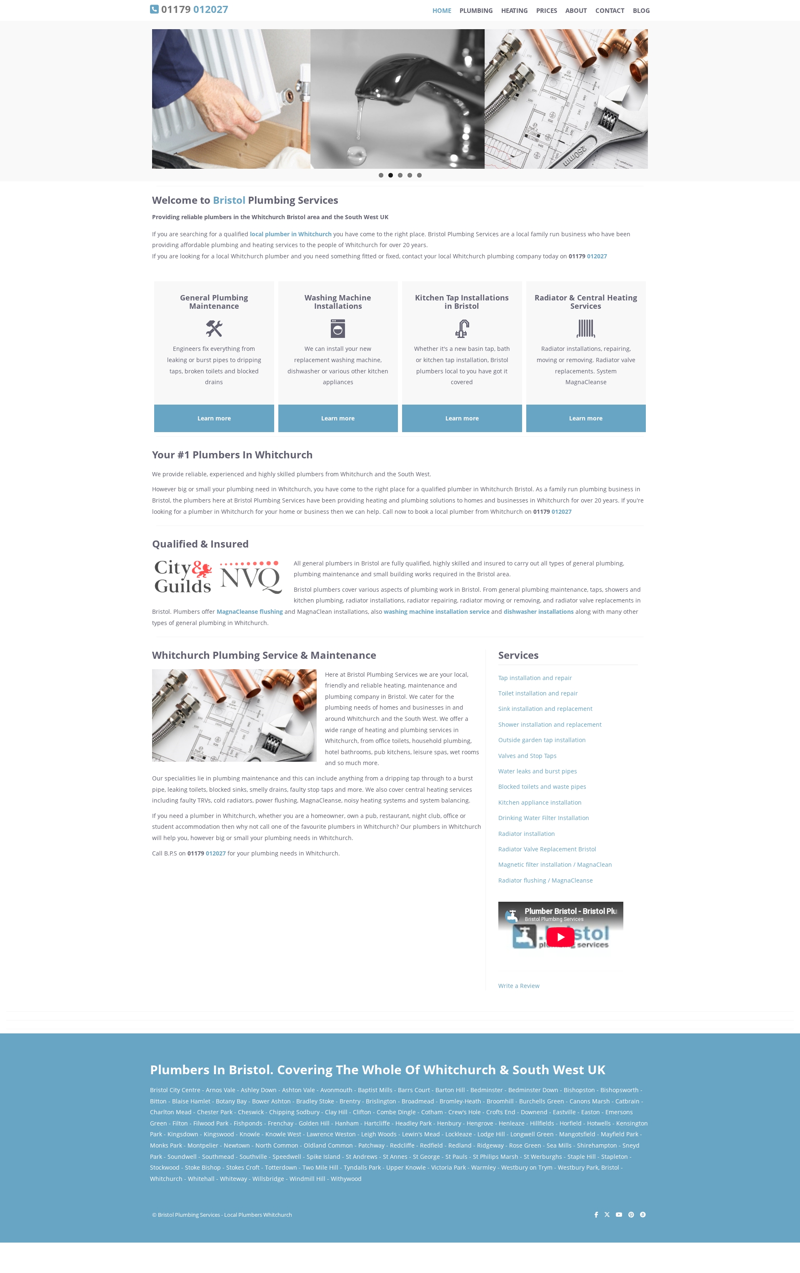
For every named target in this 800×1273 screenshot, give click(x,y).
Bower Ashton (271, 1101)
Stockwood (165, 1167)
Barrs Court (414, 1090)
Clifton (362, 1112)
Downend (534, 1112)
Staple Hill (582, 1156)
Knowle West (283, 1134)
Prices (546, 10)
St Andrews (362, 1156)
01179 (193, 8)
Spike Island (323, 1156)
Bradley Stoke (315, 1101)
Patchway (371, 1145)
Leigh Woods (379, 1134)
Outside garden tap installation (542, 740)
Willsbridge (268, 1179)
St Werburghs (543, 1156)
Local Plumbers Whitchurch (258, 1214)
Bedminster (486, 1090)
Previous (143, 102)
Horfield (571, 1123)
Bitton (158, 1101)
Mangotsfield (577, 1134)
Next (656, 102)
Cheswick (251, 1112)
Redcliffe (402, 1145)
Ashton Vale (298, 1090)
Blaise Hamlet (191, 1101)
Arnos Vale (220, 1090)
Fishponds (248, 1123)
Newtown (237, 1145)
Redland (460, 1145)
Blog (641, 10)
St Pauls (456, 1156)
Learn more (214, 418)
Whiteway (233, 1179)
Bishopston (579, 1090)
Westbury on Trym (526, 1167)
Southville (253, 1156)
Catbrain (627, 1101)
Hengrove (480, 1123)
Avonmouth (336, 1090)
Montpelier (203, 1145)
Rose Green (525, 1145)
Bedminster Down (533, 1090)
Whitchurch (166, 1179)
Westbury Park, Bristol (588, 1167)
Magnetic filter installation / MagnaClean (555, 864)
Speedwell (286, 1156)
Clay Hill (336, 1112)
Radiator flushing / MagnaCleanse (545, 880)
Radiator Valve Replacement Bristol (547, 849)
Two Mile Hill (320, 1167)
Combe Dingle (396, 1112)
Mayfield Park (619, 1134)
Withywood (346, 1179)
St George (426, 1156)
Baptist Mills (375, 1090)
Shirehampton (597, 1145)
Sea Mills (559, 1145)
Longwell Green (532, 1134)
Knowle (250, 1134)
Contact (610, 10)
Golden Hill (314, 1123)
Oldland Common (328, 1145)
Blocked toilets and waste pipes (542, 786)
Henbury (449, 1123)
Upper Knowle (406, 1167)
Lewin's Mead (421, 1134)
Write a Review (519, 986)
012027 (597, 256)
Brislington (381, 1101)
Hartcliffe (377, 1123)
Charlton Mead (171, 1112)
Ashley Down (259, 1090)
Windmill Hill (307, 1179)
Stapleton (614, 1156)
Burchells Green (541, 1101)
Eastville (564, 1112)
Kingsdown (183, 1134)
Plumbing (476, 10)
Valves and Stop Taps (527, 756)
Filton (180, 1123)
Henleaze (512, 1123)
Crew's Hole (464, 1112)
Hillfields (542, 1123)
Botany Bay (231, 1101)
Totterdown (281, 1167)
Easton (590, 1112)
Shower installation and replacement (550, 724)
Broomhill (500, 1101)
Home (441, 10)
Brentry (350, 1101)
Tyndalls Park (362, 1167)
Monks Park (166, 1145)
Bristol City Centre (175, 1090)
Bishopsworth (619, 1090)
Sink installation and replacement (545, 709)
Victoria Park (448, 1167)
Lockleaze (458, 1134)
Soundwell (182, 1156)
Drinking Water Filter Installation (543, 818)
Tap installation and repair (535, 678)
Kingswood (219, 1134)
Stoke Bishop (203, 1167)
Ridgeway (490, 1145)
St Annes (395, 1156)
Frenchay (280, 1123)
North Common (276, 1145)
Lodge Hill (491, 1134)
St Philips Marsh (495, 1156)
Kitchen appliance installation (540, 802)
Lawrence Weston (331, 1134)
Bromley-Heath (460, 1101)
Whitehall (201, 1179)
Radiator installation (526, 834)
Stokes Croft (243, 1167)
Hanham (347, 1123)
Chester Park (214, 1112)
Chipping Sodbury (294, 1112)
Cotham (432, 1112)
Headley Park (413, 1123)
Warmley (483, 1167)
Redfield (431, 1145)
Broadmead (418, 1101)
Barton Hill (450, 1090)
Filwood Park (210, 1123)
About (576, 10)
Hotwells (599, 1123)
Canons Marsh (590, 1101)
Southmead (218, 1156)
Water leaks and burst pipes (537, 771)
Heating (514, 10)
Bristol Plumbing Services (189, 1214)
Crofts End (500, 1112)
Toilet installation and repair (538, 693)
